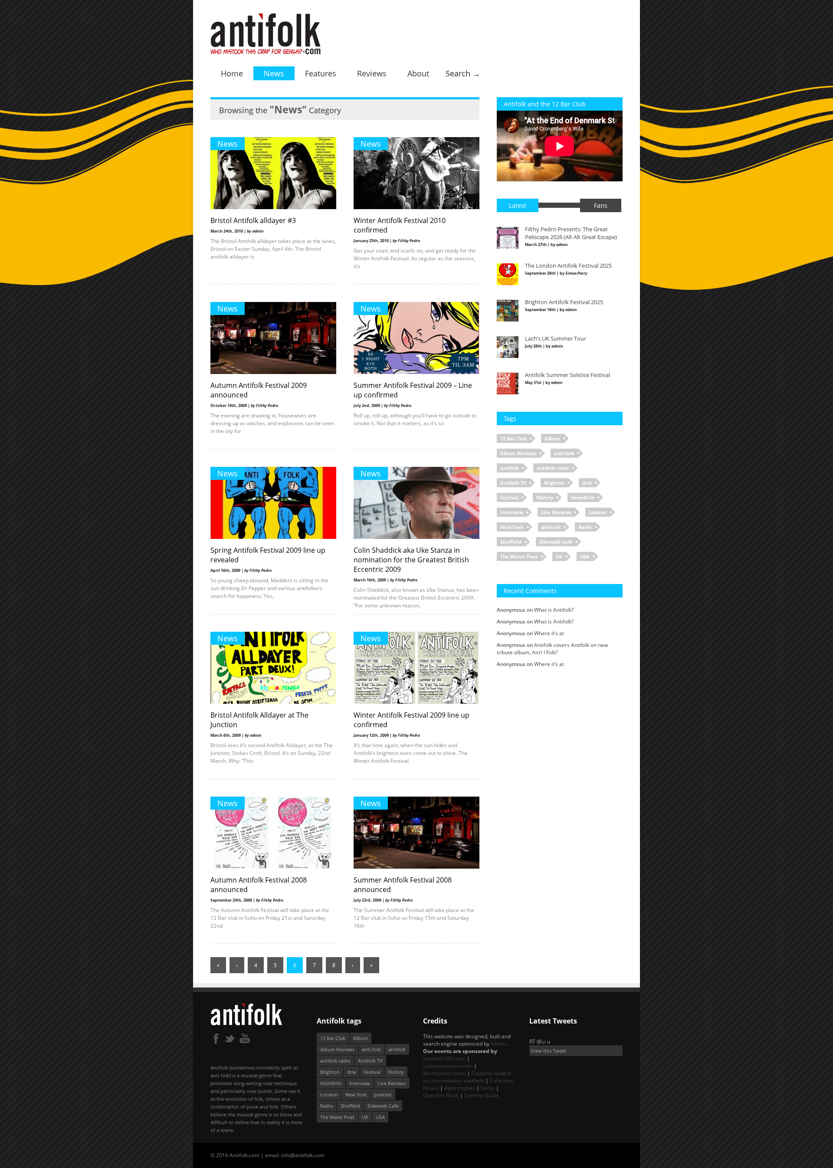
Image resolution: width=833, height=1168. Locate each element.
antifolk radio (553, 468)
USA (585, 556)
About (418, 73)
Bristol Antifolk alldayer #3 (253, 220)
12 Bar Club (513, 438)
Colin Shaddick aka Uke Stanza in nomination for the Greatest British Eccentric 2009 (411, 559)
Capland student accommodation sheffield (467, 1077)
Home (232, 73)
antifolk (509, 468)
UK (559, 556)
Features (320, 73)
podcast (551, 527)
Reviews (372, 73)
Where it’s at (549, 633)
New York (512, 527)
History (544, 497)
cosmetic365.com (444, 1058)
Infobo (498, 1043)
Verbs (488, 1088)
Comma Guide (481, 1095)
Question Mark (441, 1095)
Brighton (554, 482)
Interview (511, 512)
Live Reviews (556, 512)
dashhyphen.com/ (444, 1073)
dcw (587, 482)
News (274, 73)
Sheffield (510, 541)
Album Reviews (518, 453)
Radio (585, 527)
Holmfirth (582, 497)
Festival (509, 497)
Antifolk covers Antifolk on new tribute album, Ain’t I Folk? (552, 648)
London (598, 512)
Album (552, 438)
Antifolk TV (513, 482)
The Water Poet (519, 556)
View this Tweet (548, 1050)
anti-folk (564, 453)
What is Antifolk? (554, 610)
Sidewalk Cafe (556, 541)
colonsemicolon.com (447, 1066)
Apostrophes (459, 1088)
